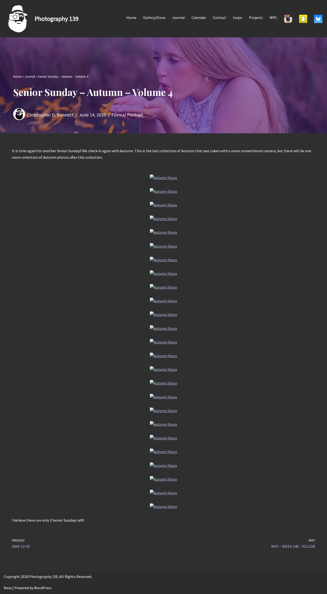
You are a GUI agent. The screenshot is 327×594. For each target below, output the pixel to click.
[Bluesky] (318, 18)
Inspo (237, 17)
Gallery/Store (154, 17)
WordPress (43, 587)
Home (131, 17)
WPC (273, 17)
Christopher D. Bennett (50, 115)
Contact (219, 17)
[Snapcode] (303, 18)
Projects (256, 17)
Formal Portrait (127, 115)
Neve (8, 587)
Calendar (199, 17)
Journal (178, 17)
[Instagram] (288, 18)
